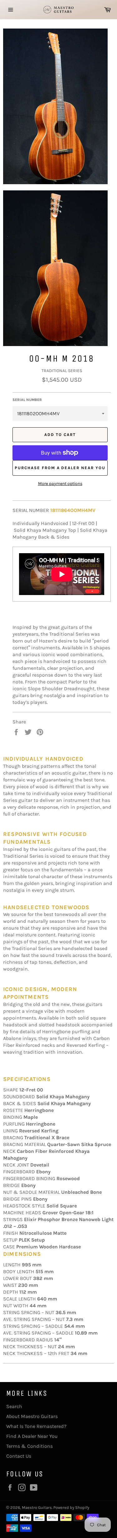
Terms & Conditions (29, 1446)
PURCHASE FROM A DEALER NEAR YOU (60, 467)
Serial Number (27, 400)
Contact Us (18, 1456)
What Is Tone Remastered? (36, 1426)
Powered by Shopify (71, 1507)
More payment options (60, 483)
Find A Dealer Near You (32, 1436)
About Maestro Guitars (32, 1416)
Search (14, 1406)
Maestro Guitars (37, 1507)
